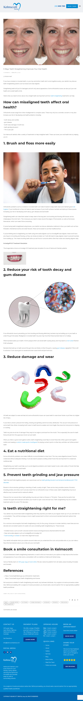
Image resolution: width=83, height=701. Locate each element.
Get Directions (7, 638)
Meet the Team (50, 662)
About (47, 648)
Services (47, 654)
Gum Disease (25, 602)
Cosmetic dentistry (14, 602)
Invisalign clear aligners (35, 602)
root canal (70, 341)
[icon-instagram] (8, 652)
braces (5, 602)
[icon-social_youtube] (11, 652)
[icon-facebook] (4, 652)
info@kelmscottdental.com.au (12, 643)
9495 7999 (60, 6)
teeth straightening (56, 96)
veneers (17, 535)
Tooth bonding (8, 535)
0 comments (6, 72)
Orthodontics (55, 602)
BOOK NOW (69, 636)
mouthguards (47, 602)
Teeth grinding (64, 602)
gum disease (61, 348)
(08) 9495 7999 (23, 562)
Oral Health (10, 593)
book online (33, 562)
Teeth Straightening (19, 593)
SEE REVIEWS (70, 666)
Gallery (47, 651)
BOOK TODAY (72, 6)
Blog (46, 656)
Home (47, 645)
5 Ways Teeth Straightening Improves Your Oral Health (25, 69)
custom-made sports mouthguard (27, 442)
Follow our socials (50, 665)
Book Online (49, 659)
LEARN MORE (30, 639)
